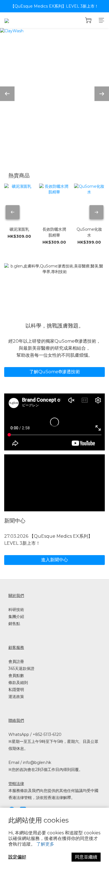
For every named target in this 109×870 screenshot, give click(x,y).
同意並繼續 (86, 857)
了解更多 (45, 844)
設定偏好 (17, 857)
